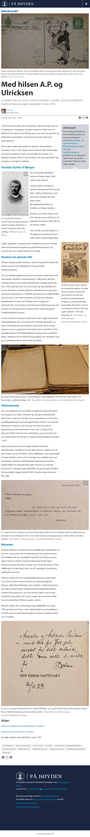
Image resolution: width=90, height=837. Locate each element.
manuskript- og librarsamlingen (68, 746)
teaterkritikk (7, 746)
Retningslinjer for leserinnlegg (54, 789)
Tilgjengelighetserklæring (26, 803)
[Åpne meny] (86, 4)
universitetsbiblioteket (76, 749)
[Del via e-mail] (87, 117)
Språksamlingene (71, 152)
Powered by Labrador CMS (45, 834)
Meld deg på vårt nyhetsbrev (28, 806)
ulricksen (6, 753)
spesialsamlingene (23, 746)
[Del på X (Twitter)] (83, 117)
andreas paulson (57, 749)
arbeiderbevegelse (39, 749)
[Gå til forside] (41, 4)
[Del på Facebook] (80, 117)
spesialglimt (38, 746)
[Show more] (75, 169)
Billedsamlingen (70, 146)
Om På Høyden (32, 789)
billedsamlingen (9, 749)
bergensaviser (24, 749)
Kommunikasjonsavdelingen (45, 799)
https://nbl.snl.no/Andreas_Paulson (17, 731)
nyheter (49, 746)
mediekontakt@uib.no (50, 796)
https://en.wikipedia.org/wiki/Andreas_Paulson (22, 726)
